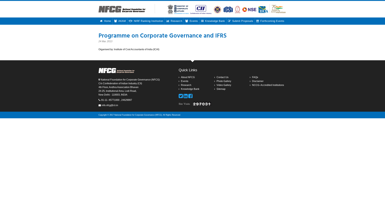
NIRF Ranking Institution (148, 21)
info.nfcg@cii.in (110, 105)
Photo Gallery (224, 81)
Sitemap (221, 89)
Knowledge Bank (215, 21)
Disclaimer (257, 81)
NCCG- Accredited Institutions (268, 85)
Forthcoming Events (272, 21)
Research (176, 21)
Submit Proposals (242, 21)
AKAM (122, 21)
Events (194, 21)
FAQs (255, 77)
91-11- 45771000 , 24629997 (116, 100)
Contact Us (222, 77)
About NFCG (188, 77)
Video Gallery (224, 85)
